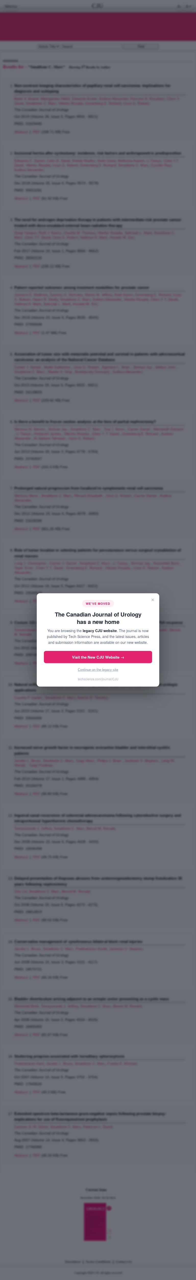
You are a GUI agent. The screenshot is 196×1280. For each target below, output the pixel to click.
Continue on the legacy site (98, 670)
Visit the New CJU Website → (98, 657)
